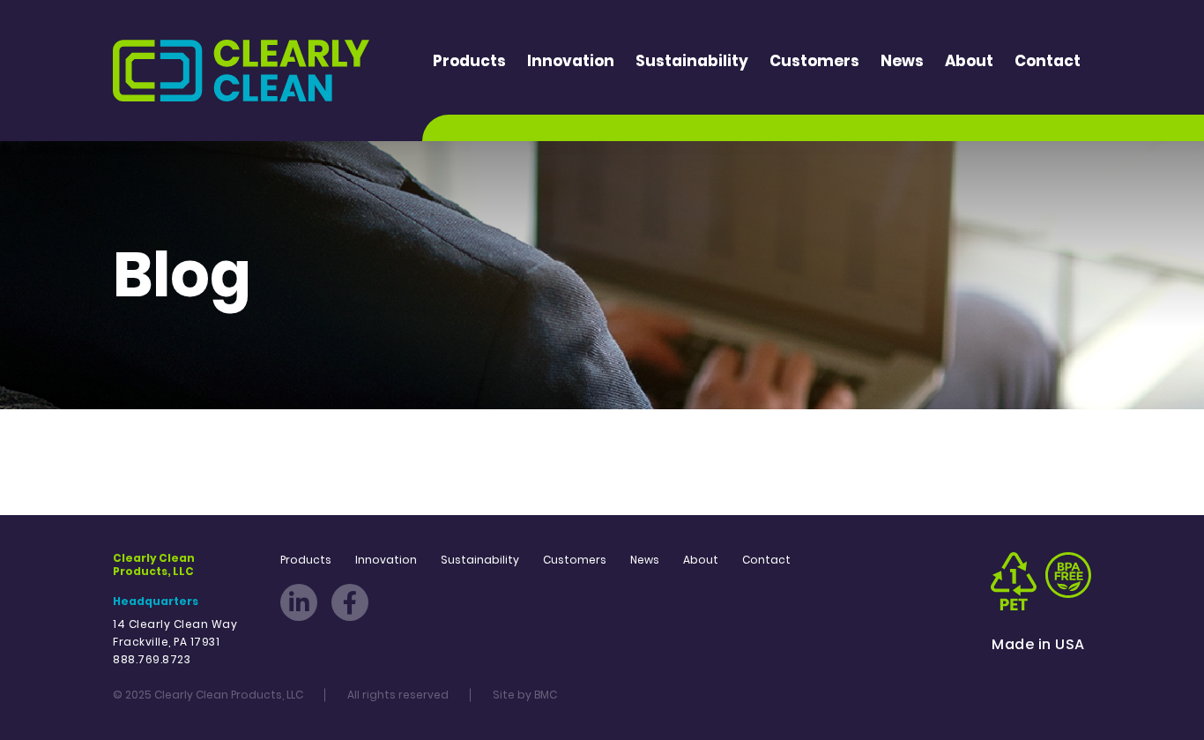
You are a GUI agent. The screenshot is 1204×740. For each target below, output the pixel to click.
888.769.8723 (151, 659)
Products (469, 60)
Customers (814, 60)
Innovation (570, 60)
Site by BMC (525, 694)
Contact (1047, 60)
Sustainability (691, 60)
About (969, 60)
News (902, 60)
